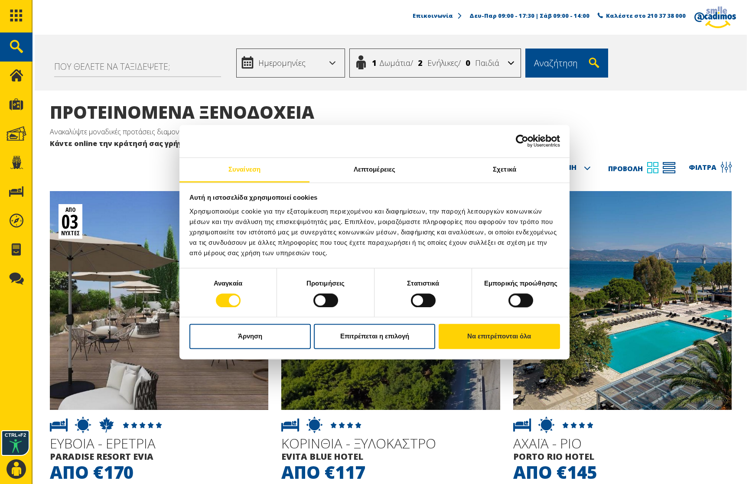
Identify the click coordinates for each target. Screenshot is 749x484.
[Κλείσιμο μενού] (16, 76)
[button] (332, 63)
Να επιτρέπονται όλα (499, 336)
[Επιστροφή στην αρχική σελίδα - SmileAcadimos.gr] (715, 17)
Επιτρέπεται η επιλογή (374, 336)
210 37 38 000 (666, 15)
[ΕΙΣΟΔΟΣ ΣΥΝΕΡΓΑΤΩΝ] (16, 469)
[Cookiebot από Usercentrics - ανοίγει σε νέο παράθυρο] (522, 140)
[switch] (325, 300)
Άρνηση (250, 336)
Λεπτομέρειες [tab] (374, 169)
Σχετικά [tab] (504, 169)
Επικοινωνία (433, 15)
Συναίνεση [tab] (244, 169)
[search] (16, 47)
